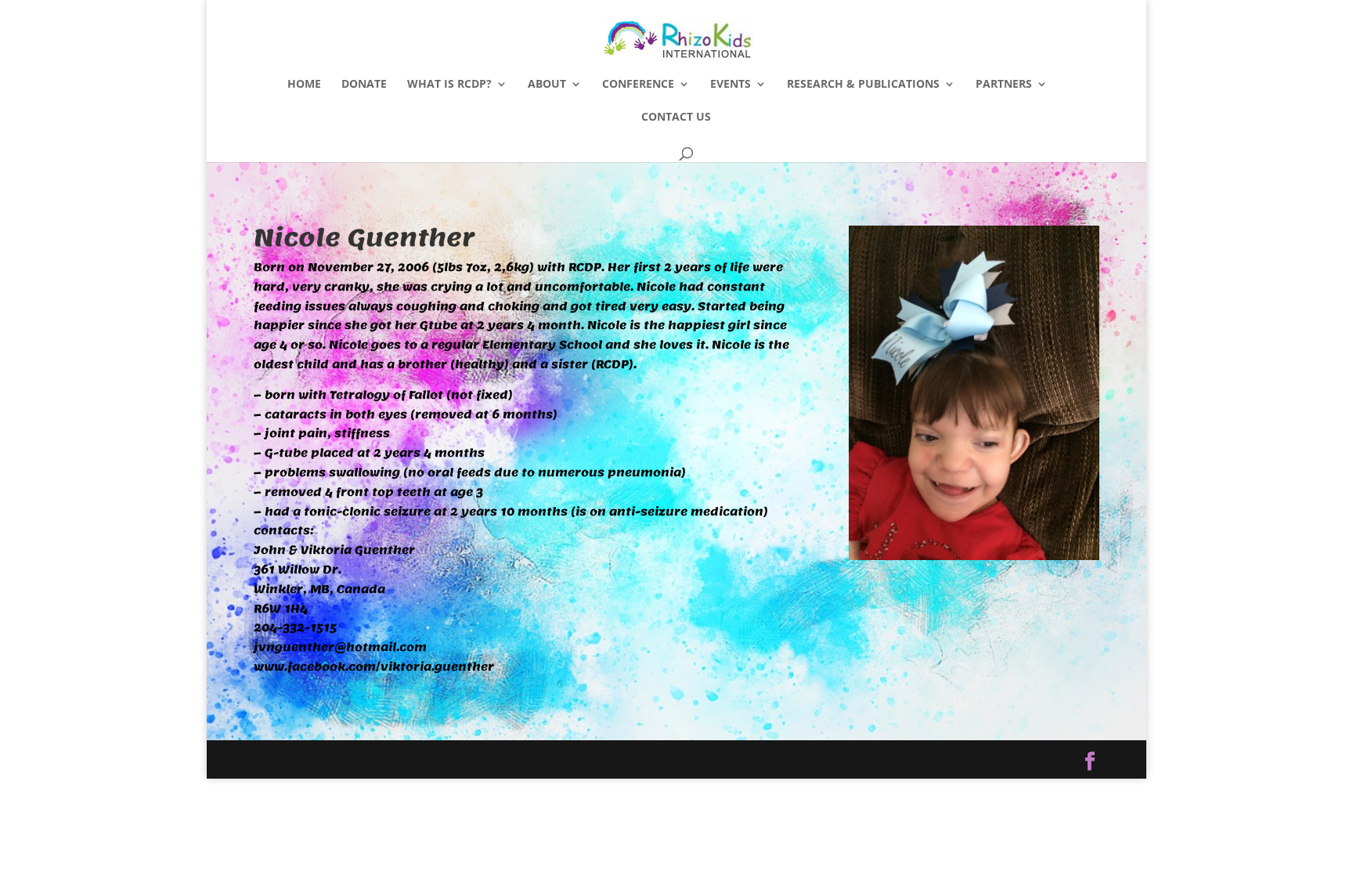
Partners (1004, 84)
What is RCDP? (449, 84)
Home (304, 84)
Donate (364, 84)
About (547, 84)
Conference (638, 84)
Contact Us (676, 117)
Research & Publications (863, 84)
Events (730, 84)
